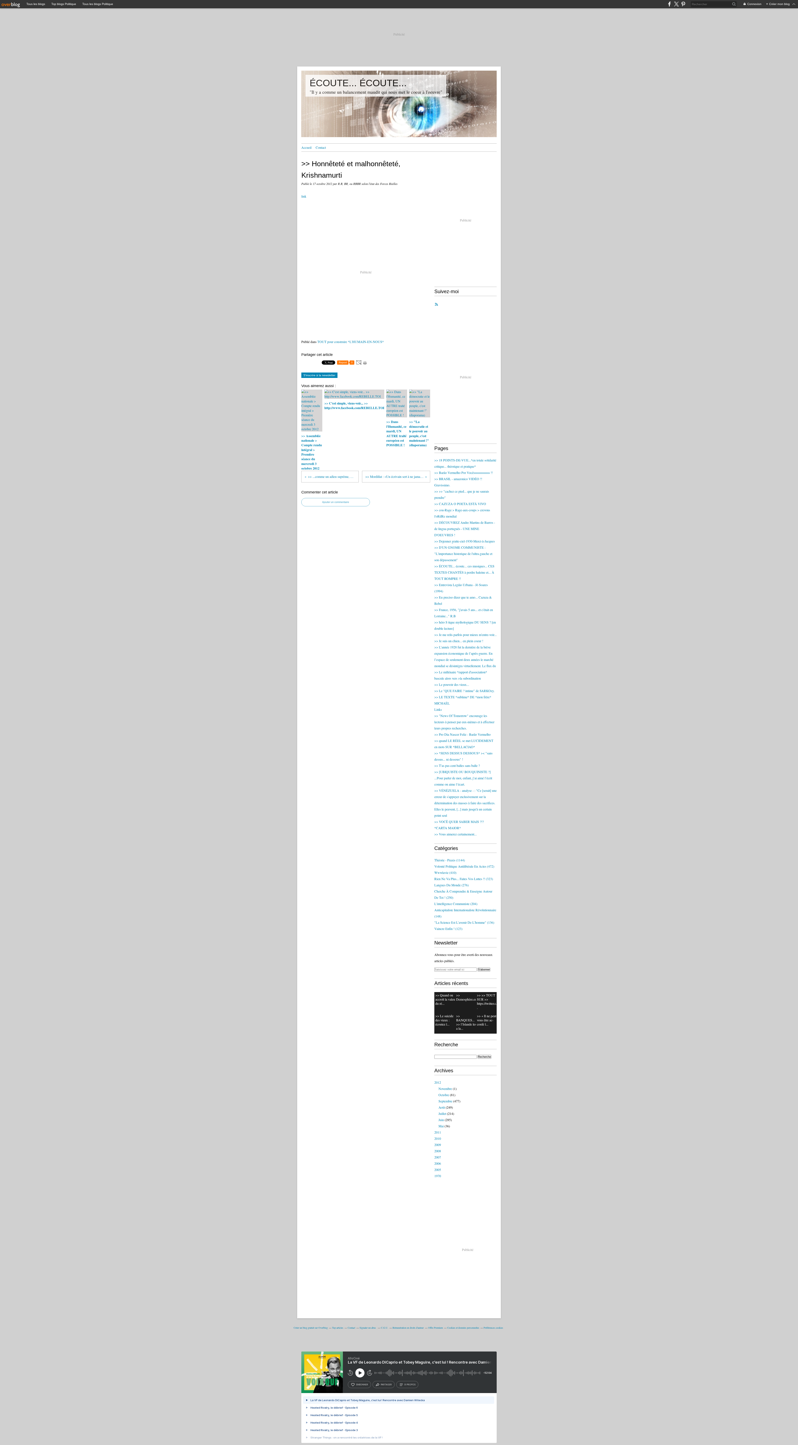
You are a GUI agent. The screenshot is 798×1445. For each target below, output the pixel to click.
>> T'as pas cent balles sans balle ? (457, 765)
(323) (463, 879)
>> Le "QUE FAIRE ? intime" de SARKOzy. (464, 691)
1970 (437, 1176)
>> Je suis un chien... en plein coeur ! (458, 641)
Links (438, 709)
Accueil (306, 147)
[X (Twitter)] (676, 4)
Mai (441, 1126)
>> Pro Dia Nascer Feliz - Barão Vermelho (462, 734)
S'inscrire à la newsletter (319, 375)
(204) (455, 903)
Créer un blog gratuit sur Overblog (311, 1327)
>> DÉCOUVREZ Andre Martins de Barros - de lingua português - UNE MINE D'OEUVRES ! (464, 528)
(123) (448, 928)
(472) (464, 866)
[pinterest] (683, 4)
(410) (445, 872)
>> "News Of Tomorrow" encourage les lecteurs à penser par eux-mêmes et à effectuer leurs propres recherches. (464, 721)
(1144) (449, 860)
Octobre (443, 1095)
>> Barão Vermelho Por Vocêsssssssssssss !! (463, 472)
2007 (437, 1157)
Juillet (442, 1113)
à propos (409, 1384)
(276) (451, 885)
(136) (464, 922)
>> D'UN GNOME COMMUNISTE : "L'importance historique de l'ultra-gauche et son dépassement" (463, 553)
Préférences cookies (493, 1327)
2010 (437, 1138)
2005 (437, 1169)
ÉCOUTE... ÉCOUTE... (358, 83)
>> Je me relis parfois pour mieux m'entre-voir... (465, 634)
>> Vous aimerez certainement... (455, 834)
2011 (437, 1132)
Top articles (337, 1327)
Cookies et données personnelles (463, 1327)
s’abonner (362, 1384)
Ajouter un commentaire (335, 502)
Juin (441, 1120)
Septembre (445, 1101)
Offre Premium (435, 1327)
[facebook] (669, 4)
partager (386, 1384)
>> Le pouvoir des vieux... (451, 684)
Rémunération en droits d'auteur (408, 1327)
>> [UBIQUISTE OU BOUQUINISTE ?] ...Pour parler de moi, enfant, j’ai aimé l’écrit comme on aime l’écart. (463, 778)
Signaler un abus (368, 1327)
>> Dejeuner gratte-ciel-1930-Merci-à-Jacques (464, 541)
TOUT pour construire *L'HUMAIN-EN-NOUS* (350, 341)
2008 (437, 1151)
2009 (437, 1144)
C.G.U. (384, 1327)
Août (441, 1107)
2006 (437, 1163)
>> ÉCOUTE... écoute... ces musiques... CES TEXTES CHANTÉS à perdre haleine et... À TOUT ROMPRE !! (464, 572)
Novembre (445, 1088)
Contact (321, 147)
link (303, 196)
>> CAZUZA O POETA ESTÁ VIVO (460, 504)
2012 (437, 1082)
